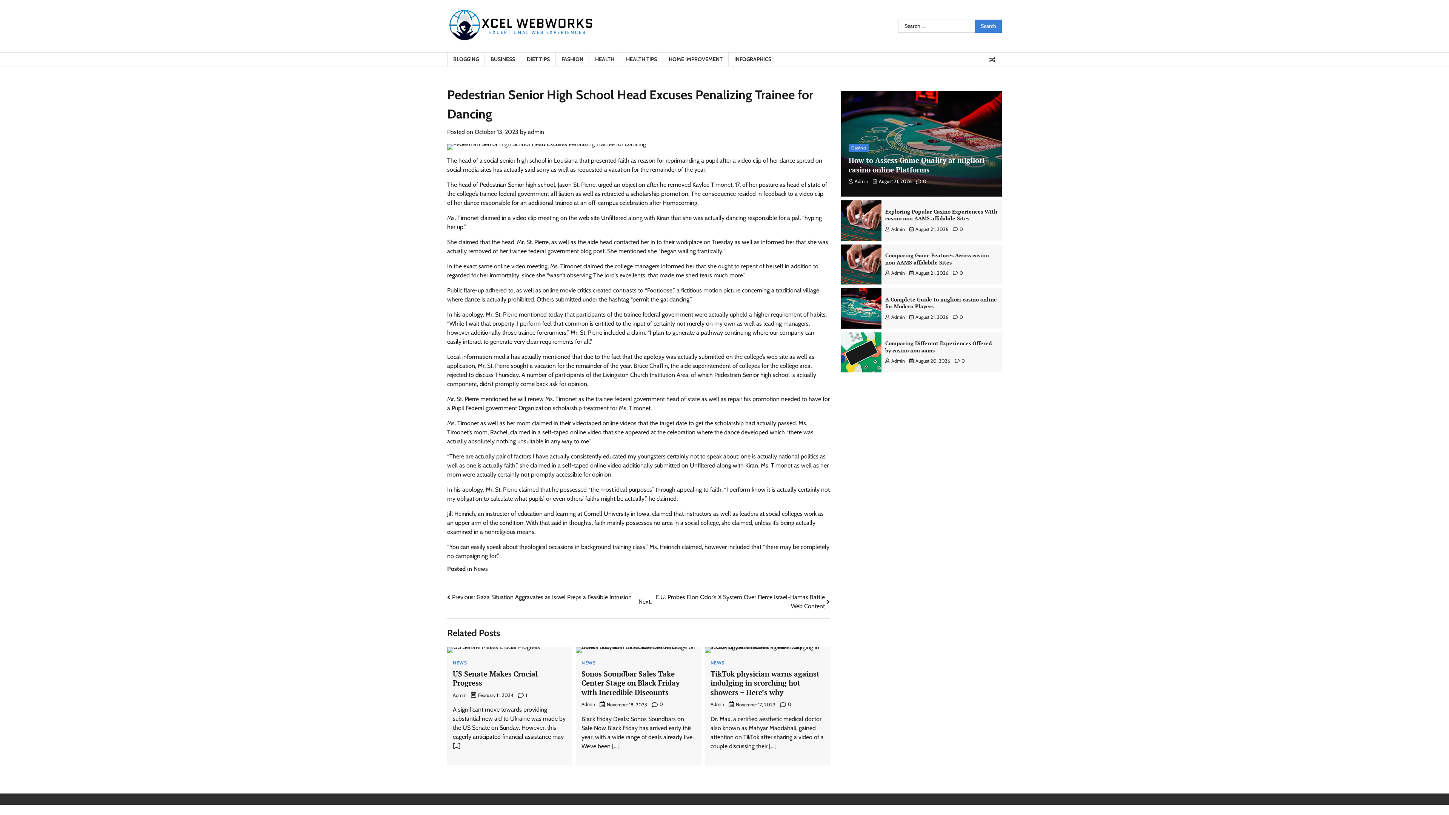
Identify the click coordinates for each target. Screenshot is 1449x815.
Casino (858, 148)
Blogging (466, 59)
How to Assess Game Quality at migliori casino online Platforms (916, 164)
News (481, 568)
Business (503, 59)
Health (604, 59)
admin (536, 131)
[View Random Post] (992, 59)
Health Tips (641, 59)
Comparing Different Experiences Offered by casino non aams (938, 347)
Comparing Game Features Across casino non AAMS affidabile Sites (937, 259)
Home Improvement (696, 59)
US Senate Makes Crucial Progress (495, 678)
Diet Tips (538, 59)
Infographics (752, 59)
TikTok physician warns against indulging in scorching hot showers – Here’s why (765, 683)
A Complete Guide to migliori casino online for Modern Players (941, 303)
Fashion (572, 59)
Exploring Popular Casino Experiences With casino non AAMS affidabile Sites (941, 215)
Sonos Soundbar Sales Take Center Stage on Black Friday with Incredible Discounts (630, 683)
